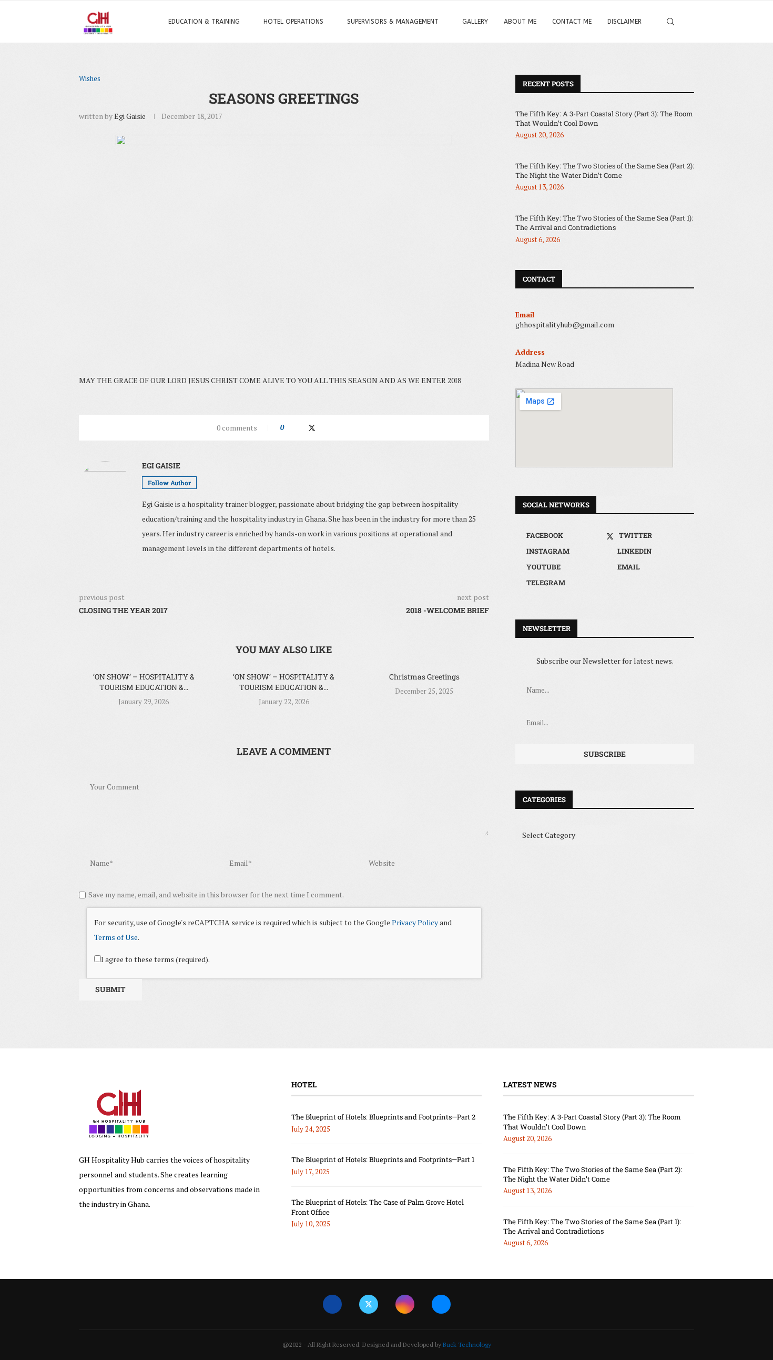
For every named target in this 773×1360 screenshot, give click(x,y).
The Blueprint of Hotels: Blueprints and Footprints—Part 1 (382, 1159)
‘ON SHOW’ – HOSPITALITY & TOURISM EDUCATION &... (144, 682)
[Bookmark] (689, 22)
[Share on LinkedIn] (323, 428)
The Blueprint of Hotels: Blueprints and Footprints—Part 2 (383, 1117)
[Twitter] (368, 1304)
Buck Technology (467, 1344)
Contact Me (572, 21)
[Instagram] (404, 1304)
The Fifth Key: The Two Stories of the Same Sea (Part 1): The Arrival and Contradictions (604, 222)
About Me (520, 21)
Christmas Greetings (424, 677)
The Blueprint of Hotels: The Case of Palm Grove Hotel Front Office (377, 1206)
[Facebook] (332, 1304)
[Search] (670, 22)
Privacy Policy (415, 922)
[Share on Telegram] (342, 428)
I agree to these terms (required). (155, 959)
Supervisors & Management (393, 21)
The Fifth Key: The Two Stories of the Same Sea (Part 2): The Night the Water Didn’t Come (604, 170)
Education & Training (204, 21)
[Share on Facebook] (301, 428)
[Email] (441, 1304)
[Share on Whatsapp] (332, 428)
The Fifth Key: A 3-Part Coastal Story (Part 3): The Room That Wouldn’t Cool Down (604, 118)
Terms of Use (116, 937)
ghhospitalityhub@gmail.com (564, 324)
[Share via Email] (352, 428)
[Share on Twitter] (312, 428)
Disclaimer (624, 21)
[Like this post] (289, 428)
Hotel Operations (293, 21)
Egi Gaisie (130, 116)
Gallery (475, 21)
